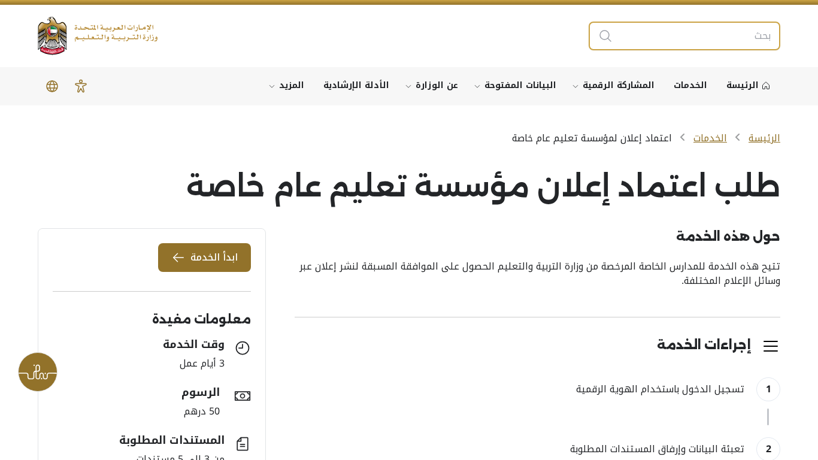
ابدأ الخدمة (214, 257)
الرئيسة (764, 138)
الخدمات (710, 138)
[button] (80, 86)
